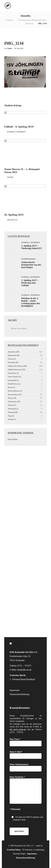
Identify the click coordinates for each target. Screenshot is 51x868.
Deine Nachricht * (17, 777)
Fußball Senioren (16, 132)
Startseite (9, 20)
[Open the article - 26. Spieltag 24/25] (25, 198)
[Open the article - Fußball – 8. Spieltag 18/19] (25, 117)
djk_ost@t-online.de (18, 729)
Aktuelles (12, 220)
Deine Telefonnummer (19, 764)
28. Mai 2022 (18, 48)
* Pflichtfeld (15, 809)
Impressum (14, 690)
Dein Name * (15, 739)
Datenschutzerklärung (19, 694)
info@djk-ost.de (24, 670)
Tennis (10, 177)
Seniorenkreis (28, 259)
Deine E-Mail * (16, 752)
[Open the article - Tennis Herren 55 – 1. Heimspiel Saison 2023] (25, 152)
